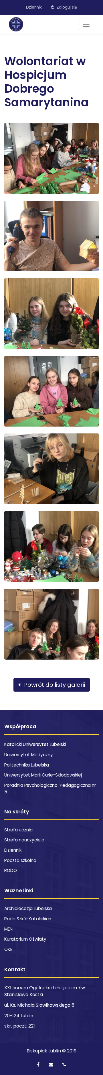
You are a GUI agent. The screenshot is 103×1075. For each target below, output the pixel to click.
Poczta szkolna (20, 860)
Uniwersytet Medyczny (28, 755)
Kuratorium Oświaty (25, 939)
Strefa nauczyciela (24, 840)
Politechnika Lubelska (26, 765)
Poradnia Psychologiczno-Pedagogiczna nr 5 (50, 788)
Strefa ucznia (18, 830)
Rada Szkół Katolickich (27, 919)
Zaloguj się (66, 7)
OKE (8, 949)
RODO (10, 870)
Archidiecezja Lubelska (28, 908)
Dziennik (34, 7)
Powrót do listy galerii (54, 685)
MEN (8, 929)
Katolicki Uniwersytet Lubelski (35, 744)
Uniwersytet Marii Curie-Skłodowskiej (43, 775)
